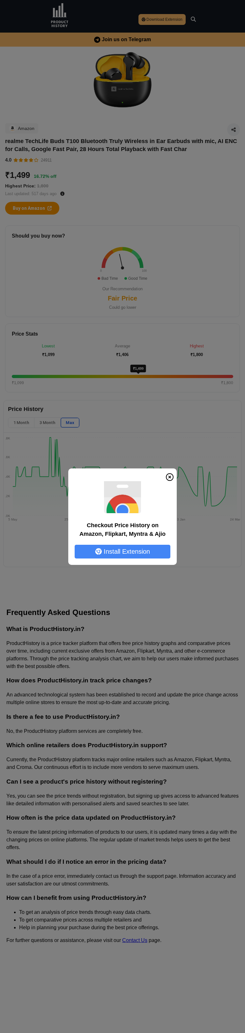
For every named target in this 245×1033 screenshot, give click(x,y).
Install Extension (126, 551)
